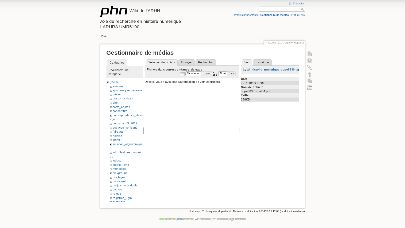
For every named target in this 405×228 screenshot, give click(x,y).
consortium (120, 111)
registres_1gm (122, 198)
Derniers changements (245, 15)
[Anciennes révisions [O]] (309, 60)
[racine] (115, 82)
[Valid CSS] (220, 219)
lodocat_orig (121, 164)
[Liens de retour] (309, 67)
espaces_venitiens (125, 127)
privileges (119, 177)
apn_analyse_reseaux (127, 90)
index (116, 139)
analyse (118, 86)
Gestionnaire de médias (274, 15)
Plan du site (298, 15)
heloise (117, 135)
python (117, 189)
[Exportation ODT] (309, 80)
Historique (262, 62)
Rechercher (206, 62)
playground (120, 173)
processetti (120, 181)
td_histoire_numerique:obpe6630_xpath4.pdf (279, 69)
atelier (117, 94)
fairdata (118, 131)
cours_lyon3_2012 (125, 123)
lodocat (117, 160)
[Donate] (167, 219)
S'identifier (299, 3)
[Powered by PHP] (185, 219)
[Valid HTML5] (202, 219)
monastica (119, 168)
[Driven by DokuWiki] (237, 219)
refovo (117, 193)
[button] (193, 73)
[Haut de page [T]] (309, 74)
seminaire (119, 202)
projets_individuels (125, 185)
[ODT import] (309, 87)
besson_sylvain (123, 98)
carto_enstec (121, 107)
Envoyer (186, 62)
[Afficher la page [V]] (309, 53)
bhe (115, 102)
